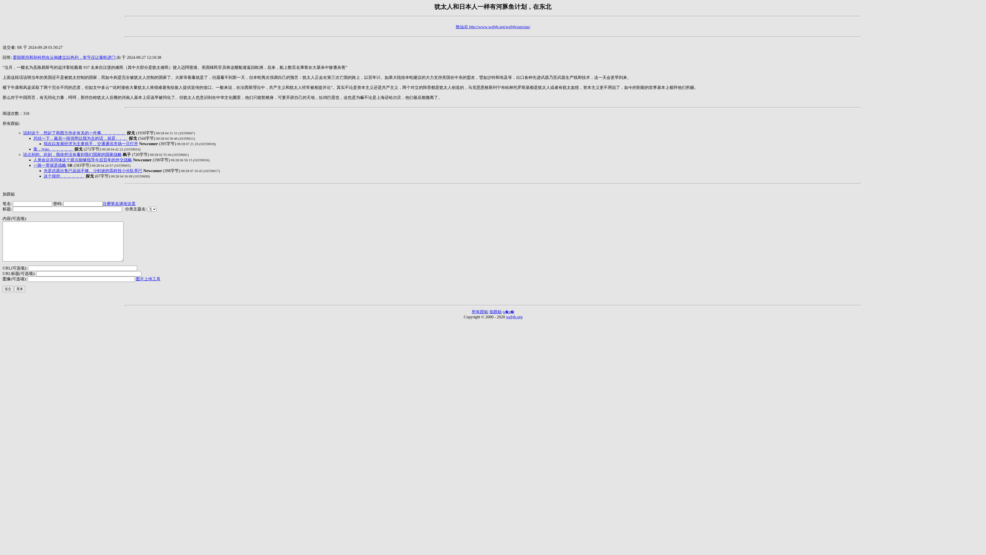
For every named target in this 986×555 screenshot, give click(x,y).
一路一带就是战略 (49, 165)
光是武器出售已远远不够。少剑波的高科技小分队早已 (93, 171)
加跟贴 (495, 312)
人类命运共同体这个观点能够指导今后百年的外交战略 (82, 160)
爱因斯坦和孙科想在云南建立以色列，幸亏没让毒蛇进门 (64, 57)
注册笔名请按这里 (119, 203)
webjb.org (514, 317)
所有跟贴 (480, 312)
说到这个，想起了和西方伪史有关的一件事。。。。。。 (74, 133)
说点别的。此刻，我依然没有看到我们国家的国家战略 (72, 154)
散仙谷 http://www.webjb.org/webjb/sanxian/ (493, 27)
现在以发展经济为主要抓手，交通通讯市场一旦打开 (91, 144)
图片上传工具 (148, 279)
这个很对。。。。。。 (64, 176)
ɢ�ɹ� (508, 312)
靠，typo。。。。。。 (53, 149)
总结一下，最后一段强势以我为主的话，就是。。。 (80, 138)
